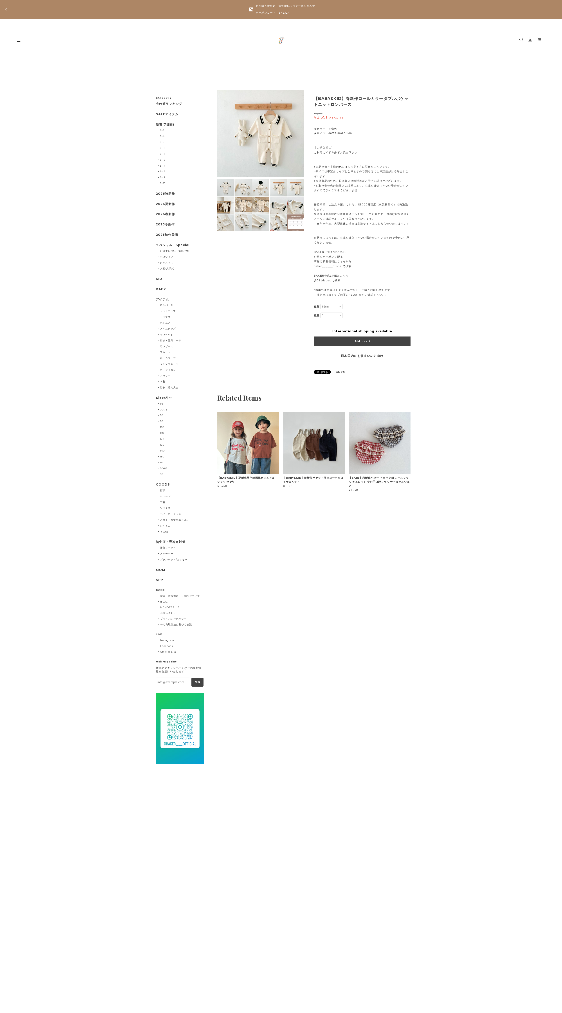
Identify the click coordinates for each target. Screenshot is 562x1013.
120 (162, 439)
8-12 (162, 159)
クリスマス (166, 262)
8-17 (162, 165)
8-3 (162, 130)
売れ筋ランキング (169, 104)
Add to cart (362, 341)
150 (162, 456)
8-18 (162, 171)
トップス (165, 316)
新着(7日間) (165, 124)
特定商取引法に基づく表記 (176, 624)
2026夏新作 (165, 204)
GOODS (163, 484)
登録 (197, 682)
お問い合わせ (168, 613)
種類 (317, 306)
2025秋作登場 (167, 235)
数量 (317, 315)
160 (162, 462)
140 (162, 450)
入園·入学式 (167, 268)
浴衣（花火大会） (170, 387)
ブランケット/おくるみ (173, 559)
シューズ (165, 496)
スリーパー (166, 553)
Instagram (167, 640)
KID (159, 279)
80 (161, 415)
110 (162, 433)
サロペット (166, 334)
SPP (159, 580)
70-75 (163, 409)
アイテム (162, 299)
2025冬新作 (165, 224)
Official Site (168, 651)
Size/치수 (164, 398)
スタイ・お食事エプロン (174, 519)
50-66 (163, 468)
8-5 (162, 142)
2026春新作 (165, 214)
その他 (164, 531)
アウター (165, 375)
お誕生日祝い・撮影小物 (174, 250)
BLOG (164, 601)
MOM (160, 570)
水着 (162, 381)
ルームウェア (168, 358)
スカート (165, 352)
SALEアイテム (167, 114)
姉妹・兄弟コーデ (170, 340)
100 (162, 427)
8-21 (162, 183)
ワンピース (166, 346)
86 (161, 474)
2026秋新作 (165, 194)
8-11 (162, 153)
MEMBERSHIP (170, 607)
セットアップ (168, 311)
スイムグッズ (168, 328)
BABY (161, 289)
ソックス (165, 507)
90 (161, 421)
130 (162, 444)
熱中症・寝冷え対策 (171, 542)
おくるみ (165, 525)
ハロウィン (166, 256)
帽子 (162, 490)
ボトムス (165, 322)
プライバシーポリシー (173, 618)
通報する (340, 372)
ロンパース (166, 305)
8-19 (162, 177)
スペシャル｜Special (172, 245)
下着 (162, 502)
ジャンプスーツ (169, 363)
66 (161, 403)
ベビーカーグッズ (170, 513)
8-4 (162, 136)
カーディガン (168, 369)
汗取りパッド (168, 547)
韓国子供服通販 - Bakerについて (180, 595)
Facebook (166, 646)
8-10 (162, 147)
